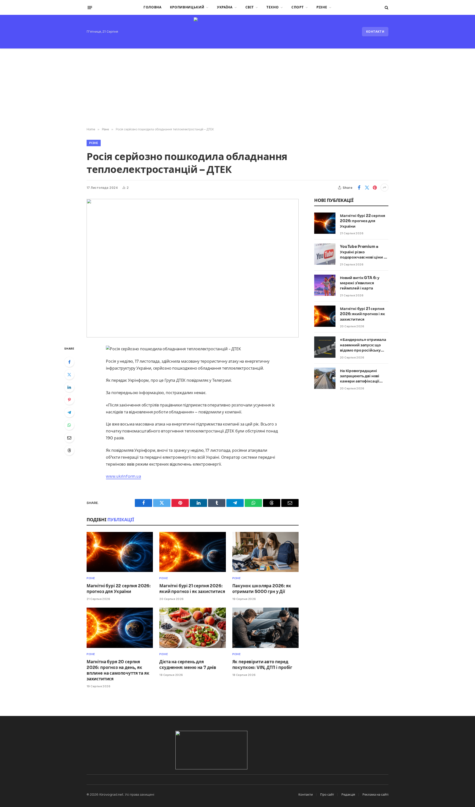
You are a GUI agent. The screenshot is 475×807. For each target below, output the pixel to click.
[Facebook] (69, 362)
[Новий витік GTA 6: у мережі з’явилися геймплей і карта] (324, 285)
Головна (152, 7)
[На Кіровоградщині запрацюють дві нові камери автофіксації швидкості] (324, 378)
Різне (321, 7)
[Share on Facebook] (359, 187)
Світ (249, 7)
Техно (272, 7)
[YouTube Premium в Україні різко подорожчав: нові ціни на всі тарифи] (324, 254)
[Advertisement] (237, 88)
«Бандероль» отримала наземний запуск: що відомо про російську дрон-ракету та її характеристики (363, 345)
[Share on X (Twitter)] (367, 187)
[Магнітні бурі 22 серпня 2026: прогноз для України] (120, 552)
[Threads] (69, 450)
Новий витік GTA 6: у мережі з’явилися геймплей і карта (360, 283)
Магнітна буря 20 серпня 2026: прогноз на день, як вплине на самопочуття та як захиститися (118, 670)
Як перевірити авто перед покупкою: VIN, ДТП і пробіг (262, 664)
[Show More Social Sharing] (384, 187)
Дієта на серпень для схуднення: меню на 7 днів (187, 664)
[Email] (69, 438)
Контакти (375, 31)
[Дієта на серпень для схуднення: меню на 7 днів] (192, 628)
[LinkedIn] (69, 387)
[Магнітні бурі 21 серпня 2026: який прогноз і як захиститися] (192, 552)
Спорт (297, 7)
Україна (225, 7)
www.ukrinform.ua (123, 476)
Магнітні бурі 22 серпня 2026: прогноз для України (119, 588)
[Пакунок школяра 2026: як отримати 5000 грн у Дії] (265, 552)
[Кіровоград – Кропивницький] (237, 31)
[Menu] (90, 7)
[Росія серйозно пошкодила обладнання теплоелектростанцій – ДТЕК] (193, 268)
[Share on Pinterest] (375, 187)
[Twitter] (69, 375)
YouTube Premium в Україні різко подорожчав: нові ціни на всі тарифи (364, 252)
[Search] (386, 7)
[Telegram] (69, 412)
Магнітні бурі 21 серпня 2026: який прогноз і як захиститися (192, 588)
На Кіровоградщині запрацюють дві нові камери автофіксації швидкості (359, 376)
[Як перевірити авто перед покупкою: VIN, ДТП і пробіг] (265, 628)
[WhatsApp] (69, 425)
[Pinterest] (69, 400)
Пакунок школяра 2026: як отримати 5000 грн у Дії (261, 588)
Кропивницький (187, 7)
